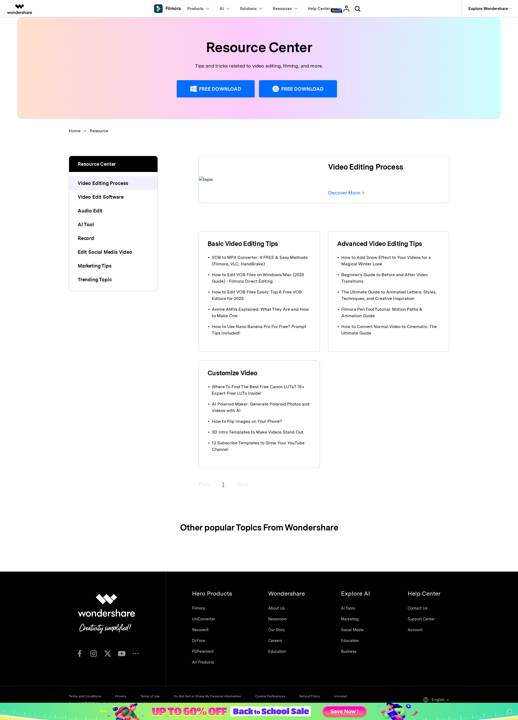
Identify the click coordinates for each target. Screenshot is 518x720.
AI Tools (348, 608)
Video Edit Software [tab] (101, 197)
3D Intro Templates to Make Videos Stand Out (257, 432)
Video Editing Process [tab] (103, 183)
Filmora (198, 608)
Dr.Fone (198, 640)
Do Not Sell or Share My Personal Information (207, 696)
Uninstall (340, 696)
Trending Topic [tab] (95, 279)
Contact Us (417, 608)
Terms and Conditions (85, 696)
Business (348, 651)
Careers (275, 640)
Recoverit (200, 630)
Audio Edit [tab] (90, 211)
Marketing (350, 619)
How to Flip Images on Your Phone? (247, 421)
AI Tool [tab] (86, 224)
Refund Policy (309, 696)
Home (74, 130)
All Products (203, 662)
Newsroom (277, 619)
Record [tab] (86, 238)
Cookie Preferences (270, 696)
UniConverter (203, 619)
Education (277, 651)
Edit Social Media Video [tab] (105, 252)
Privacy (120, 696)
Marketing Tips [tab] (94, 266)
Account (415, 630)
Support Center (421, 619)
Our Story (276, 630)
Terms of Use (150, 696)
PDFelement (203, 651)
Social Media (352, 630)
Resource (99, 130)
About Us (276, 608)
